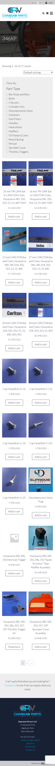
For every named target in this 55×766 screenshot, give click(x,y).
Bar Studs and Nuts (19, 94)
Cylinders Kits (17, 106)
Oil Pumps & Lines (18, 135)
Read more (14, 646)
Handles (13, 123)
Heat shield (15, 127)
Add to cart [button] (14, 216)
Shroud (12, 143)
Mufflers (13, 131)
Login (50, 2)
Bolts (12, 98)
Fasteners (14, 114)
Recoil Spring (16, 139)
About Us (30, 743)
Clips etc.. (14, 102)
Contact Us (30, 750)
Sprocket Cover (17, 147)
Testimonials (30, 746)
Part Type (13, 89)
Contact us (10, 685)
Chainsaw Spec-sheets (30, 740)
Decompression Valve (21, 110)
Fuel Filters (15, 118)
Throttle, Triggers (19, 151)
